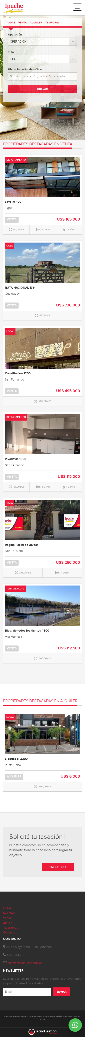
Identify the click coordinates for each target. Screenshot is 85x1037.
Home (7, 908)
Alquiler (8, 923)
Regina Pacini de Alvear (21, 545)
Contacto (9, 932)
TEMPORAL (52, 22)
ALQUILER (36, 22)
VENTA (22, 22)
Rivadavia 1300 (15, 459)
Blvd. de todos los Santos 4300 (27, 631)
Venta (7, 918)
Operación (15, 34)
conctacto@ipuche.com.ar (25, 963)
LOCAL (10, 331)
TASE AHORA (57, 867)
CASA (9, 245)
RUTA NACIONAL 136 (20, 288)
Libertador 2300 (16, 759)
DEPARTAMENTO (16, 159)
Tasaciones (10, 928)
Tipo (11, 52)
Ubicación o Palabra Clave (25, 69)
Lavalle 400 (13, 202)
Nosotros (9, 913)
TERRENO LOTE (15, 588)
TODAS (10, 22)
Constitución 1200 (18, 373)
